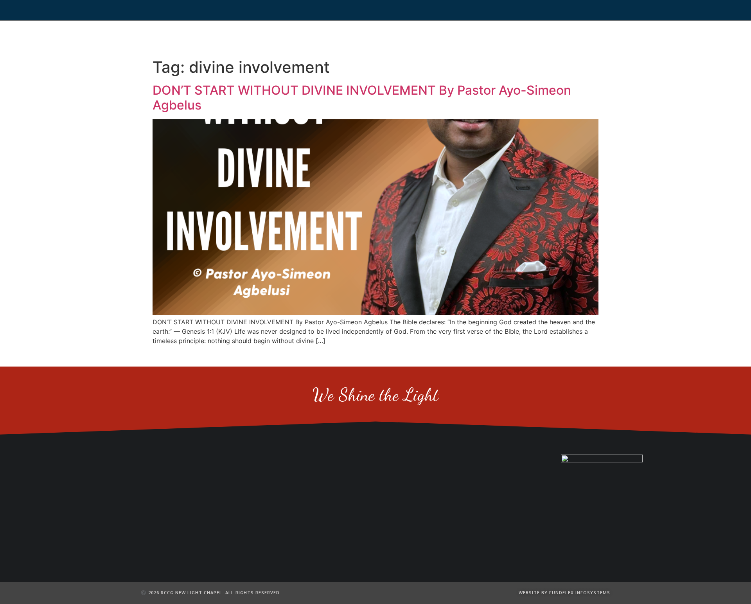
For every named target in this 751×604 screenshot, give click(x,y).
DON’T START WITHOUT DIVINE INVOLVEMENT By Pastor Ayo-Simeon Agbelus (362, 98)
